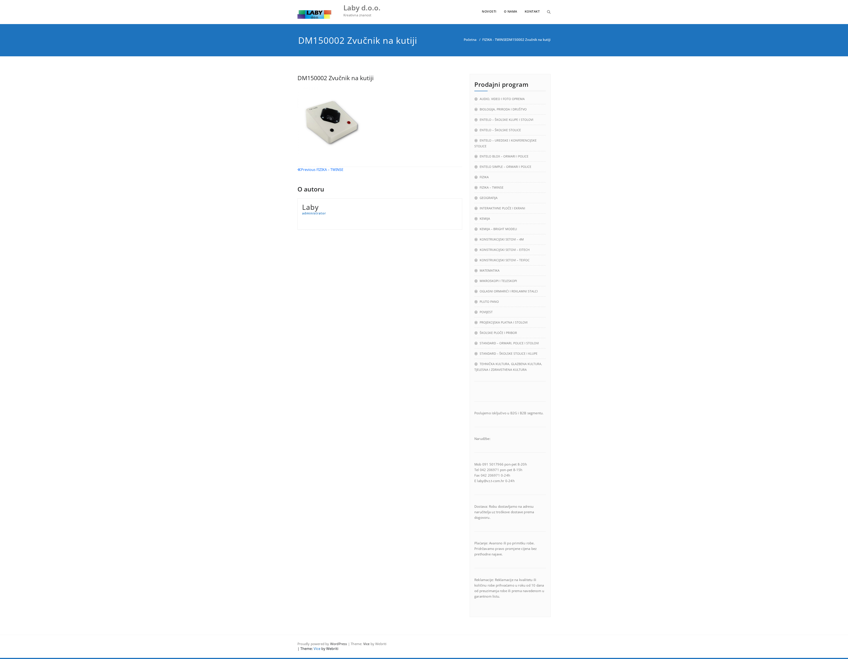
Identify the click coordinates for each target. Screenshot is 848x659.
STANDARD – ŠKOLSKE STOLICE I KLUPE (509, 353)
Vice (366, 644)
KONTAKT (532, 11)
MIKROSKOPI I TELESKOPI (498, 281)
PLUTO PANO (489, 301)
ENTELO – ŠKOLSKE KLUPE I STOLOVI (506, 119)
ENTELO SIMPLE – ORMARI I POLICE (505, 167)
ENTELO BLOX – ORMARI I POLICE (504, 156)
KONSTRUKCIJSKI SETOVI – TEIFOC (505, 260)
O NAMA (510, 11)
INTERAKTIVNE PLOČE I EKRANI (502, 208)
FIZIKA (484, 177)
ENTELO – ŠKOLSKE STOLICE (500, 130)
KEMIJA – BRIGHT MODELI (498, 229)
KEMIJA (485, 218)
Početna (470, 39)
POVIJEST (486, 312)
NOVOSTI (489, 11)
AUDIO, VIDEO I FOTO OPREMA (502, 99)
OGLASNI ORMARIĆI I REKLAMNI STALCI (509, 291)
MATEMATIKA (490, 270)
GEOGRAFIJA (489, 198)
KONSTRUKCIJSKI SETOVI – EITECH (505, 250)
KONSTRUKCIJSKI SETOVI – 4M (502, 239)
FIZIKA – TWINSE (492, 187)
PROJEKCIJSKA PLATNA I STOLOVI (504, 322)
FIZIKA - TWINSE (494, 39)
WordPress (338, 644)
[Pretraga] (549, 11)
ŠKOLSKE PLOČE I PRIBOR (498, 333)
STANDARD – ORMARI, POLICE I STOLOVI (509, 343)
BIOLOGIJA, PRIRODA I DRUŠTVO (503, 109)
